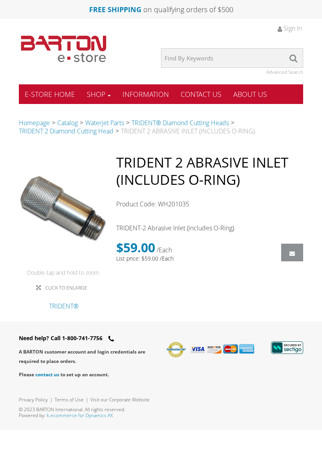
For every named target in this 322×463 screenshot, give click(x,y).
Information (146, 94)
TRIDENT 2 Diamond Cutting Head (66, 131)
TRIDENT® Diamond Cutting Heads (180, 122)
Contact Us (201, 94)
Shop (96, 94)
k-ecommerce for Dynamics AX (80, 415)
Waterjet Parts (104, 122)
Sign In (292, 28)
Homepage (34, 122)
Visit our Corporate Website (120, 399)
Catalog (67, 122)
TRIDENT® (64, 306)
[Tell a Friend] (292, 252)
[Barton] (63, 48)
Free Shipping (115, 9)
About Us (250, 94)
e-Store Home (50, 94)
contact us (47, 374)
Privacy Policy (33, 399)
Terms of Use (69, 399)
